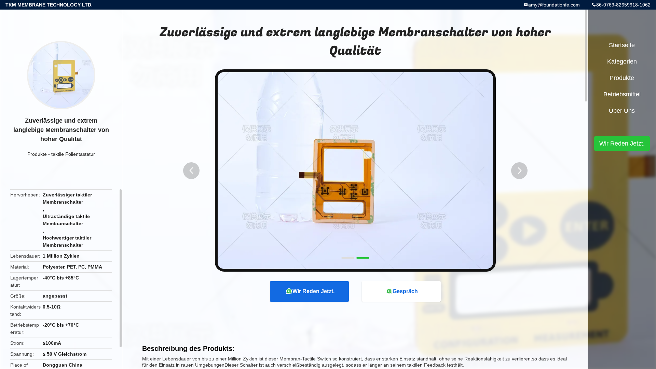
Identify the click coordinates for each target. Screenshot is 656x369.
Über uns (622, 110)
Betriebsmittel (622, 94)
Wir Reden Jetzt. (313, 291)
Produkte (37, 154)
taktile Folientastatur (73, 154)
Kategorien (622, 61)
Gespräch (405, 291)
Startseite (622, 45)
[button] (191, 170)
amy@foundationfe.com (554, 5)
